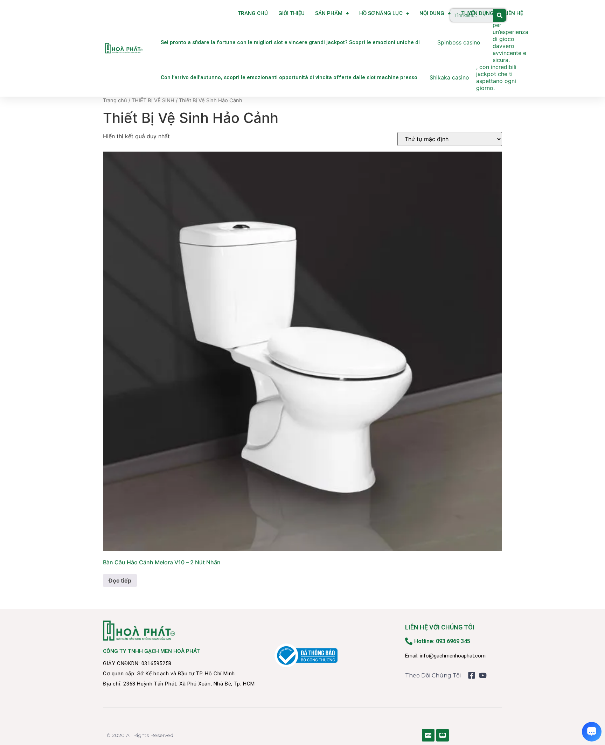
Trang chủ (115, 100)
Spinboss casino (458, 42)
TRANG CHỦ (253, 13)
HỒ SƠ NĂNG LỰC (381, 13)
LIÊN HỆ (513, 13)
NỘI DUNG (431, 13)
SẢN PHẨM (328, 13)
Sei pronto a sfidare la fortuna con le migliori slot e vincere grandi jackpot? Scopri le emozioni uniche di (290, 42)
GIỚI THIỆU (291, 13)
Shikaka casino (449, 77)
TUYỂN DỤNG (477, 13)
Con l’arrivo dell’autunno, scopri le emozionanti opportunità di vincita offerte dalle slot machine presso (289, 77)
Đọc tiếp (120, 580)
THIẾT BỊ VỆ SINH (153, 100)
